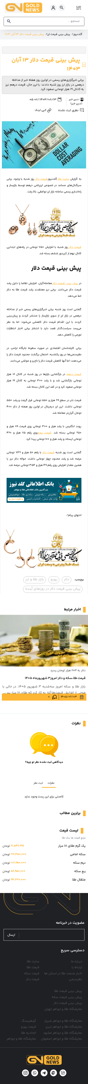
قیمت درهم (73, 374)
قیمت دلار (40, 179)
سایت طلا (63, 179)
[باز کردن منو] (78, 7)
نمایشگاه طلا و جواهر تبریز (64, 1026)
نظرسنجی (75, 979)
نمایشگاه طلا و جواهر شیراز (63, 1021)
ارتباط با (77, 967)
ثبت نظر (38, 783)
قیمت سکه (31, 973)
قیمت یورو (44, 433)
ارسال (11, 935)
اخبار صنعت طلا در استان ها (63, 973)
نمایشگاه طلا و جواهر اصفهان (61, 1038)
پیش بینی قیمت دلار (68, 1003)
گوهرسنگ (28, 1021)
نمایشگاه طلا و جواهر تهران (63, 1009)
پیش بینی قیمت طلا (68, 991)
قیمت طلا (33, 967)
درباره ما (76, 961)
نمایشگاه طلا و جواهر (21, 1038)
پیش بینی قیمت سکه (67, 997)
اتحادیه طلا (28, 1033)
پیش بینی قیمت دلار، (65, 283)
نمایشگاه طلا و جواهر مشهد (62, 1033)
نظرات (51, 783)
